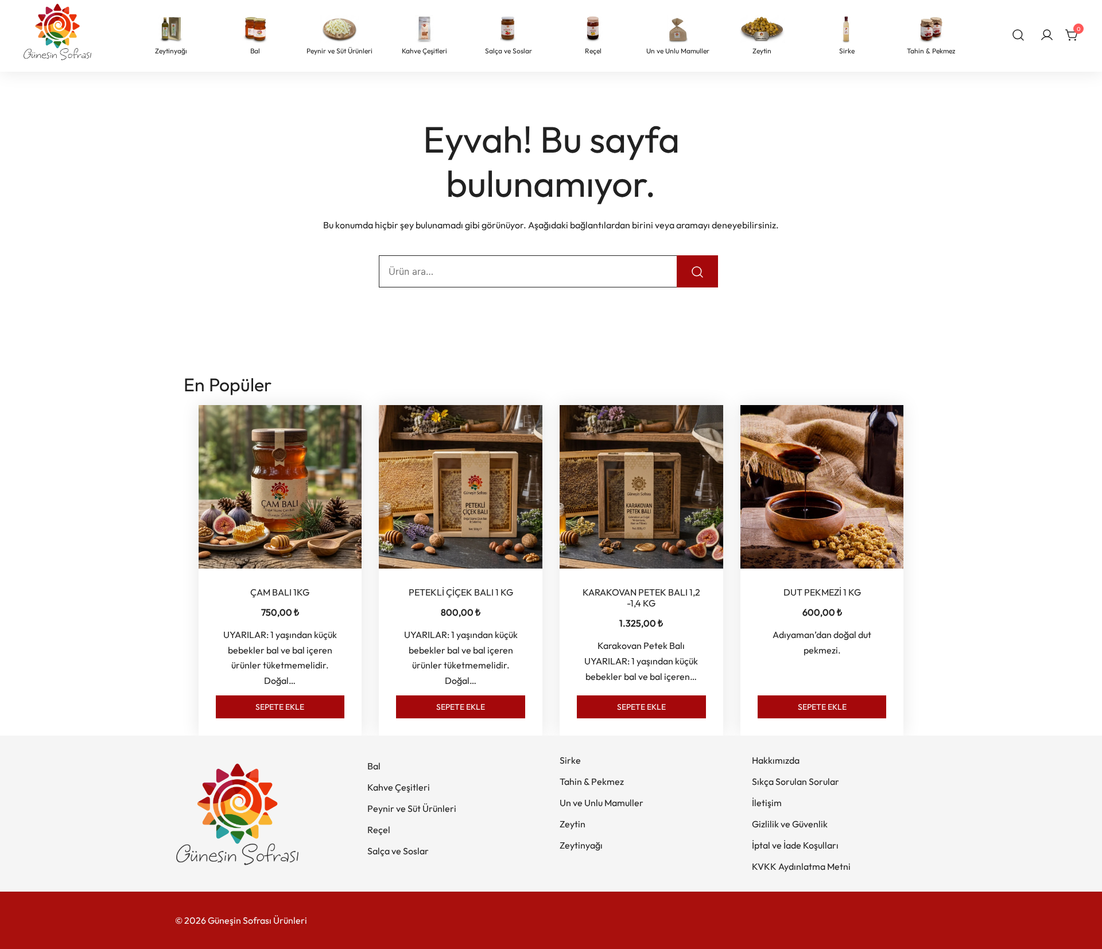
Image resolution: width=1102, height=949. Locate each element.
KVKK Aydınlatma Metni (801, 866)
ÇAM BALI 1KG (279, 592)
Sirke (570, 760)
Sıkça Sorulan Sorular (795, 781)
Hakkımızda (776, 760)
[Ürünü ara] (697, 271)
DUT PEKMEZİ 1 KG (822, 592)
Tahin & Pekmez (592, 781)
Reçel (378, 829)
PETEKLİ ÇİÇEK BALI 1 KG (461, 592)
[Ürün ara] (1018, 34)
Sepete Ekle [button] (279, 707)
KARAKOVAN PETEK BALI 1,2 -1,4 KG (641, 597)
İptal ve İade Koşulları (795, 845)
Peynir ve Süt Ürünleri (411, 808)
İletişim (767, 802)
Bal (374, 766)
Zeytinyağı (581, 845)
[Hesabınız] (1047, 35)
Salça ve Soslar (398, 851)
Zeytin (572, 824)
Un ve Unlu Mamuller (601, 802)
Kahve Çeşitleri (398, 787)
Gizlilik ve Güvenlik (790, 824)
